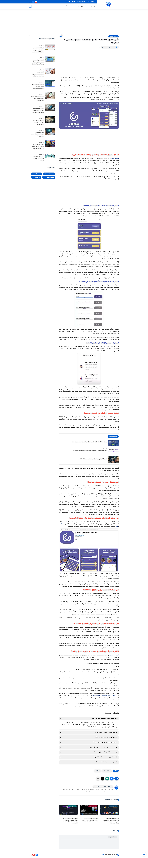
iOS (117, 526)
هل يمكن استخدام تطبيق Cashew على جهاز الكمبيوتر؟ (103, 747)
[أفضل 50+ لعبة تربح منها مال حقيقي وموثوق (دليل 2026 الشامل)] (50, 143)
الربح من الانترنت (91, 6)
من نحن (73, 1)
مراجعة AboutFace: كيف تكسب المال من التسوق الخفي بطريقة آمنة (89, 442)
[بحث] (30, 6)
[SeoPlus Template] (118, 855)
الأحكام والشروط (81, 1)
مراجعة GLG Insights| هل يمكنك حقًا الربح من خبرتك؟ (90, 819)
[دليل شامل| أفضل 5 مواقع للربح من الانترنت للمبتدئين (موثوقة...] (113, 451)
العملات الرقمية (50, 177)
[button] (112, 778)
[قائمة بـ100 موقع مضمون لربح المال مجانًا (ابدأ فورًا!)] (50, 131)
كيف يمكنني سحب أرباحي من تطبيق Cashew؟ (105, 742)
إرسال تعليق (112, 837)
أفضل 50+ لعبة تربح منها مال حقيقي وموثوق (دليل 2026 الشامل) (37, 146)
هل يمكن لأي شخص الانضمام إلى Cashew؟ (106, 752)
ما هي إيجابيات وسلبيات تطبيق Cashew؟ (107, 762)
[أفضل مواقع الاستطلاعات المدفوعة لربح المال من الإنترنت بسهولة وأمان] (50, 71)
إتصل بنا (68, 1)
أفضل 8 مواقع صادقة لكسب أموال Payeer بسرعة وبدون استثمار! (38, 62)
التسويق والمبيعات (80, 6)
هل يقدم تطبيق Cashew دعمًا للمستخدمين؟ (106, 757)
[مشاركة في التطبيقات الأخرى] (98, 778)
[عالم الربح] (108, 4)
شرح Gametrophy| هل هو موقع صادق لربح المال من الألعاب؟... (70, 821)
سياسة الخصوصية (91, 1)
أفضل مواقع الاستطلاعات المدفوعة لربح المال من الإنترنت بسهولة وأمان (38, 74)
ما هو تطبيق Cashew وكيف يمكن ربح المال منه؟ (105, 718)
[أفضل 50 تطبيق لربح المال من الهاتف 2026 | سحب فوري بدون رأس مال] (50, 107)
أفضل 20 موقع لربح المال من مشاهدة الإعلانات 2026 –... (92, 459)
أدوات (65, 6)
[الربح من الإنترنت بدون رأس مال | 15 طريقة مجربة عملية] (50, 119)
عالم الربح (101, 854)
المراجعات (71, 6)
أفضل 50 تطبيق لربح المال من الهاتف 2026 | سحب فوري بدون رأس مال (38, 111)
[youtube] (36, 2)
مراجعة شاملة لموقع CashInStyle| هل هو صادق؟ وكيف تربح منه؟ (111, 821)
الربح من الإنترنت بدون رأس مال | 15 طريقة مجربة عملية (38, 122)
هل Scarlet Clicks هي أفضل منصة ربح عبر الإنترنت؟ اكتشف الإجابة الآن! (38, 50)
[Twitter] (30, 855)
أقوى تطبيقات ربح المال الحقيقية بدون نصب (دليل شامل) (37, 98)
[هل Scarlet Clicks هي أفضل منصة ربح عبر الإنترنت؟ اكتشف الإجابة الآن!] (50, 47)
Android (61, 524)
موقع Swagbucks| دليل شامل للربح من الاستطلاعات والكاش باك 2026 (38, 86)
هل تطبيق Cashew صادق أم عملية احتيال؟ (106, 732)
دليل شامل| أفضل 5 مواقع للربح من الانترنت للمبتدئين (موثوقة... (90, 450)
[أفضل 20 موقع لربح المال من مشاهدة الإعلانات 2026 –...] (113, 459)
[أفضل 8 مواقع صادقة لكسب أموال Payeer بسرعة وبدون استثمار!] (50, 59)
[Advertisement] (74, 23)
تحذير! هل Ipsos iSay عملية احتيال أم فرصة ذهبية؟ (38, 158)
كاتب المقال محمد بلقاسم (108, 47)
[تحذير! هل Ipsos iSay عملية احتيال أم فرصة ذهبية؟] (50, 155)
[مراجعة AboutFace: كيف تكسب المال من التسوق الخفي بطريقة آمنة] (113, 442)
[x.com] (30, 2)
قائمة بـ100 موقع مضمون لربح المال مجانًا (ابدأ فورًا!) (37, 134)
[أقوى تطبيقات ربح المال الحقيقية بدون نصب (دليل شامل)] (50, 95)
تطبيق (114, 158)
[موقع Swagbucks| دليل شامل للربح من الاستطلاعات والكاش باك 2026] (50, 83)
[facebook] (33, 2)
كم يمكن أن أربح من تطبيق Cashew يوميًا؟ (106, 737)
